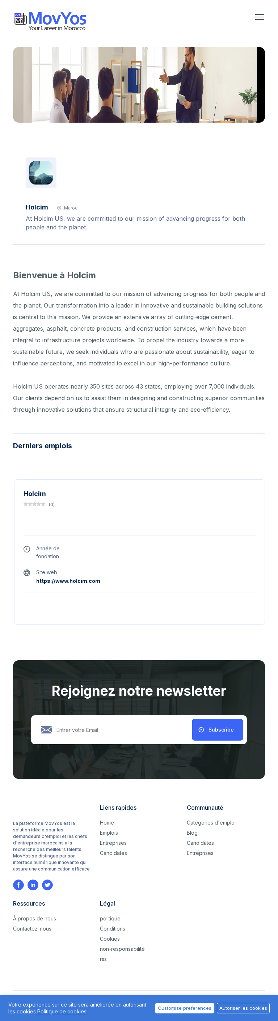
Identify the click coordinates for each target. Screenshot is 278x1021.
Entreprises (113, 843)
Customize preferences (184, 1008)
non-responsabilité (122, 949)
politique (110, 918)
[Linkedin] (33, 885)
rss (103, 959)
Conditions (112, 928)
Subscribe (221, 729)
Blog (192, 833)
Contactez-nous (32, 928)
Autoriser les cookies (243, 1008)
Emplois (109, 833)
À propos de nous (34, 918)
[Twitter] (47, 885)
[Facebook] (18, 885)
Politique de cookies (62, 1011)
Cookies (110, 939)
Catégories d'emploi (211, 822)
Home (107, 822)
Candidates (113, 853)
